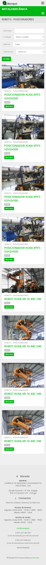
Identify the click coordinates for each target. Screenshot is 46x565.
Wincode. (36, 558)
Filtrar (6, 59)
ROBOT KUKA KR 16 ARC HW (22, 299)
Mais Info (9, 106)
